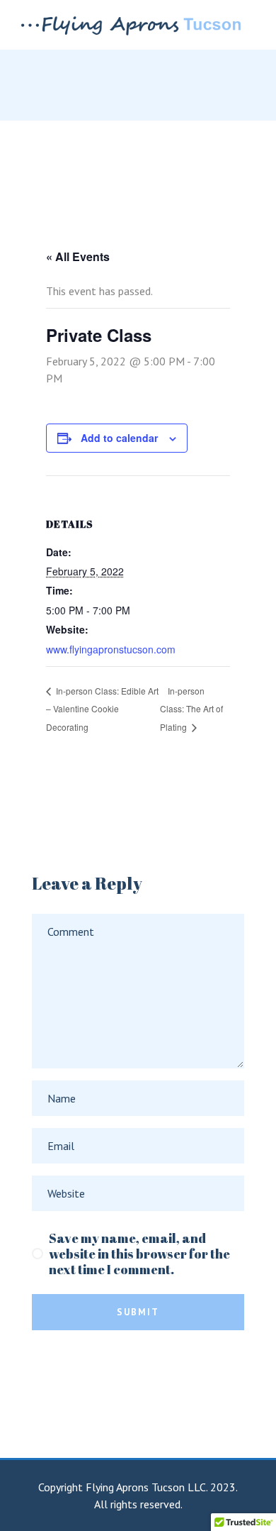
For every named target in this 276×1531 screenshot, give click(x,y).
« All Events (78, 256)
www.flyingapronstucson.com (111, 649)
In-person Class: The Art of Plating (191, 709)
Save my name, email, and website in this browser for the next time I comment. (139, 1253)
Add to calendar (119, 438)
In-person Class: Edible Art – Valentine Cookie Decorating (102, 709)
